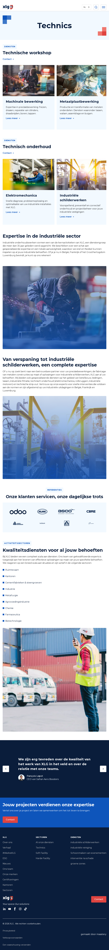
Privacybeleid (9, 931)
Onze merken (10, 874)
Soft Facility (42, 853)
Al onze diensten (45, 842)
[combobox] (86, 7)
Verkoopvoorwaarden (12, 938)
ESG (5, 858)
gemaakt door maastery (93, 934)
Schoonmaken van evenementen (88, 853)
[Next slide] (103, 769)
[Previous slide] (6, 769)
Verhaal (7, 847)
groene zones (78, 863)
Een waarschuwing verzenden (17, 945)
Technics (40, 847)
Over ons (7, 842)
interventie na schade (82, 858)
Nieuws (7, 863)
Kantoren (8, 885)
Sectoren (7, 890)
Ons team (8, 869)
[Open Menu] (103, 7)
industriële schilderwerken (85, 842)
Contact (10, 819)
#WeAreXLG (9, 853)
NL (84, 7)
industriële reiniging (81, 847)
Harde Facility (43, 858)
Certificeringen (11, 879)
